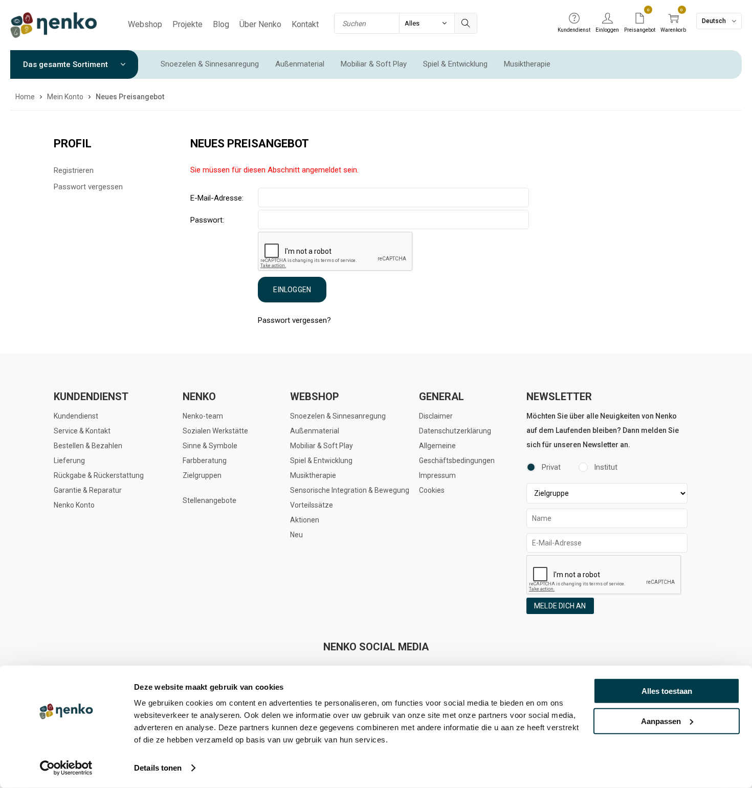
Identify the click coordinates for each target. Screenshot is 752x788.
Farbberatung (205, 460)
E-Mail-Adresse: (217, 198)
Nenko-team (203, 416)
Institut (605, 467)
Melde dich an (560, 606)
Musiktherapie (527, 64)
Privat (551, 467)
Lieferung (69, 460)
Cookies (432, 490)
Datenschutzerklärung (455, 431)
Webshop (145, 24)
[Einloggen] (607, 19)
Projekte (187, 24)
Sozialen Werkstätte (215, 431)
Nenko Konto (74, 505)
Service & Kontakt (82, 431)
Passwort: (207, 220)
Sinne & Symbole (210, 446)
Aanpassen (661, 720)
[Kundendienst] (574, 19)
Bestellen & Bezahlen (88, 446)
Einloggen (292, 290)
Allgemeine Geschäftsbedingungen (457, 453)
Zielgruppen (202, 475)
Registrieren (74, 170)
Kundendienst (76, 416)
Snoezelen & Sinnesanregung (210, 64)
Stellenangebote (209, 500)
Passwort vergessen (88, 186)
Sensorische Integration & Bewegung (349, 490)
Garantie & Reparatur (88, 490)
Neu (296, 535)
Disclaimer (436, 416)
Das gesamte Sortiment (66, 64)
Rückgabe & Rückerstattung (99, 475)
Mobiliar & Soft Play (374, 64)
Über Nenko (260, 24)
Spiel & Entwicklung (455, 64)
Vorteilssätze (311, 505)
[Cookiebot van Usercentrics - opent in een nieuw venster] (66, 768)
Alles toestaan (667, 691)
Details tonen (158, 767)
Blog (221, 24)
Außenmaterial (299, 64)
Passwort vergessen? (294, 320)
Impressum (437, 475)
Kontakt (305, 24)
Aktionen (304, 520)
